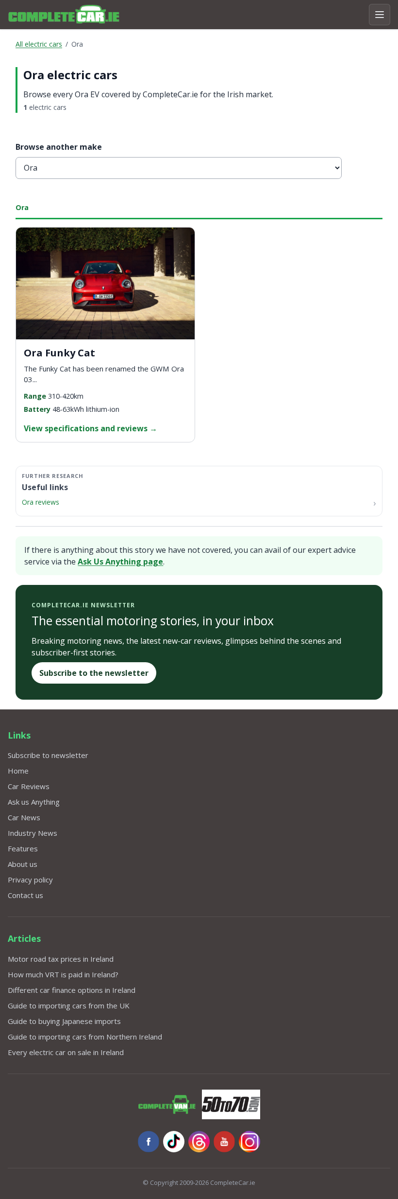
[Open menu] (379, 14)
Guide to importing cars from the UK (69, 1005)
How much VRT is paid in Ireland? (63, 974)
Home (18, 771)
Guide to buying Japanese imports (64, 1021)
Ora (22, 207)
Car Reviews (29, 786)
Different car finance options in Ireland (71, 990)
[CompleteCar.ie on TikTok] (173, 1141)
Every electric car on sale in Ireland (66, 1052)
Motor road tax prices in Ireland (61, 959)
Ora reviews (40, 502)
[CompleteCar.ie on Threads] (199, 1141)
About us (22, 864)
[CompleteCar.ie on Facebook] (148, 1141)
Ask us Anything (34, 802)
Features (23, 848)
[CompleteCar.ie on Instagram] (249, 1141)
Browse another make (59, 146)
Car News (24, 817)
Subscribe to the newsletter (94, 673)
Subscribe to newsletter (48, 755)
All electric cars (39, 44)
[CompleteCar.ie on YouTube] (224, 1141)
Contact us (25, 895)
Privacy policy (30, 879)
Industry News (32, 833)
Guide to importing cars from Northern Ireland (85, 1036)
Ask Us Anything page (120, 561)
